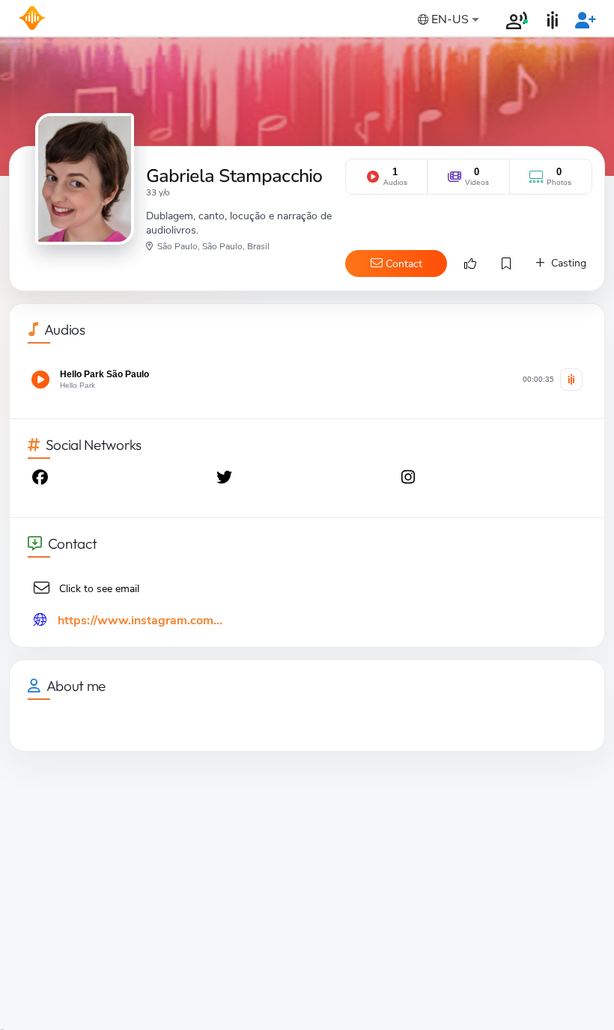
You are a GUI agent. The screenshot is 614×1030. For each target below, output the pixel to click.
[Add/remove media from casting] (571, 379)
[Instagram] (409, 479)
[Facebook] (41, 479)
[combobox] (447, 20)
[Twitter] (225, 479)
